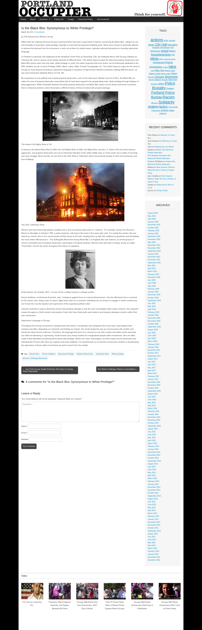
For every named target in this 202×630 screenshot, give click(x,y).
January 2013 (153, 519)
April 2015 (152, 440)
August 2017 (153, 359)
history (172, 51)
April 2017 (152, 371)
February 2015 (153, 446)
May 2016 (152, 403)
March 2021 (152, 271)
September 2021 (154, 263)
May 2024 (152, 242)
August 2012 (153, 534)
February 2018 (153, 344)
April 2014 (152, 475)
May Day (159, 70)
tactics (163, 106)
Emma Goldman (48, 354)
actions (156, 40)
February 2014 (153, 481)
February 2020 (153, 289)
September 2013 (154, 496)
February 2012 (153, 551)
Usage (71, 19)
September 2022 (154, 251)
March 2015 (152, 443)
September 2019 (154, 301)
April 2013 (152, 510)
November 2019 (154, 295)
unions (165, 110)
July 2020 (151, 280)
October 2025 (153, 228)
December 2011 (154, 557)
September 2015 (154, 426)
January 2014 (153, 484)
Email (24, 433)
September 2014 (154, 461)
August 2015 (153, 429)
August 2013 (153, 499)
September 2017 (154, 356)
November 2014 (154, 455)
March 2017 (152, 373)
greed (164, 50)
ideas (154, 58)
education (172, 44)
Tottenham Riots (102, 354)
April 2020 (152, 286)
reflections (154, 103)
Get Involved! (103, 19)
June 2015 (152, 435)
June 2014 (152, 470)
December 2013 (154, 487)
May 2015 (152, 438)
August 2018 (153, 330)
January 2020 (153, 292)
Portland (170, 88)
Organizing (154, 84)
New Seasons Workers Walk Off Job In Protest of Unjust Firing (161, 170)
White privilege (117, 354)
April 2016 (152, 406)
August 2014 (153, 464)
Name (24, 426)
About (32, 19)
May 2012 (152, 543)
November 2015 (154, 420)
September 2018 (154, 327)
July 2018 (151, 333)
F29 (172, 48)
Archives (44, 19)
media (157, 74)
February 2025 (153, 231)
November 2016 (154, 385)
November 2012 (154, 525)
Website (24, 439)
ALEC (166, 40)
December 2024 (154, 236)
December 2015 (154, 417)
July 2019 (151, 303)
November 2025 (154, 225)
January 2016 (153, 414)
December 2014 (154, 452)
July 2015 (151, 432)
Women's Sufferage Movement (35, 358)
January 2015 (153, 449)
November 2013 (154, 490)
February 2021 (153, 274)
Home (23, 19)
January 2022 (153, 254)
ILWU (161, 59)
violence (162, 113)
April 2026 (152, 219)
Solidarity (166, 102)
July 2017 (151, 362)
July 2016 (151, 397)
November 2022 (154, 248)
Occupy (151, 77)
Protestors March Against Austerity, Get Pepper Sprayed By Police (60, 605)
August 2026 (153, 213)
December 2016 (154, 382)
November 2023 (154, 245)
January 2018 (153, 347)
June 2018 (152, 336)
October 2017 (153, 353)
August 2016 (153, 394)
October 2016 (153, 388)
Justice (165, 67)
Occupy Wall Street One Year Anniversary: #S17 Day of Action (87, 605)
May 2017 (152, 368)
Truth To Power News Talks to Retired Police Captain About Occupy (114, 605)
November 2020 (154, 277)
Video (171, 110)
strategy (153, 106)
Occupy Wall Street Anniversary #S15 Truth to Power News (169, 605)
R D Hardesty (153, 156)
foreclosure (155, 51)
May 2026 (152, 216)
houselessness (161, 54)
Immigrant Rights (163, 62)
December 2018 (154, 318)
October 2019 (153, 298)
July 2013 (151, 502)
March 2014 (152, 478)
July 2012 (151, 537)
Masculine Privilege (66, 354)
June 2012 (152, 540)
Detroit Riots (34, 354)
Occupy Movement (166, 76)
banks (151, 44)
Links (153, 70)
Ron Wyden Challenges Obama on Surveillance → (118, 369)
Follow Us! (59, 19)
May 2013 (152, 508)
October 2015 (153, 423)
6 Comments (40, 32)
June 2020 (152, 283)
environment (165, 48)
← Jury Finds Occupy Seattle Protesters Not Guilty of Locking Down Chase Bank (48, 370)
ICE (173, 55)
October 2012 (153, 528)
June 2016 (152, 400)
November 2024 (154, 239)
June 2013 (152, 505)
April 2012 (152, 545)
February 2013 (153, 516)
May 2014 (152, 473)
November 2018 (154, 321)
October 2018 (153, 324)
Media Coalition (166, 73)
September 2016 (154, 391)
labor (172, 66)
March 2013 (152, 513)
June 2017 (152, 365)
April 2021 (152, 268)
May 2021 (152, 266)
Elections (156, 48)
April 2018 (152, 338)
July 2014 (151, 467)
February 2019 (153, 312)
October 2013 (153, 493)
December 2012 (154, 522)
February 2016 (153, 411)
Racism (169, 97)
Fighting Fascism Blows (164, 147)
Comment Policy (85, 19)
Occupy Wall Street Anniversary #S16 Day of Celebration (142, 605)
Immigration (155, 67)
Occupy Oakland (155, 80)
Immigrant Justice (169, 59)
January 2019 (153, 315)
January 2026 (153, 222)
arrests (172, 40)
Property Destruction (85, 354)
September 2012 (154, 531)
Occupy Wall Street (169, 80)
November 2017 (154, 350)
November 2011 (154, 560)
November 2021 (154, 260)
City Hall (161, 44)
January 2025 (153, 233)
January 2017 (153, 379)
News (174, 73)
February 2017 (153, 376)
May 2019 (152, 306)
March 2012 (152, 548)
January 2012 (153, 554)
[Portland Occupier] (101, 8)
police (161, 83)
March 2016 (152, 408)
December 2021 (154, 257)
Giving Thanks (162, 191)
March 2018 (152, 341)
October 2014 (153, 458)
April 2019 (152, 309)
